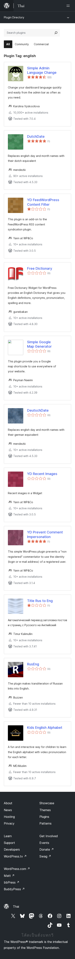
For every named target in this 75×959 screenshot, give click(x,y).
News (8, 810)
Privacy (9, 823)
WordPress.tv (15, 856)
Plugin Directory (14, 17)
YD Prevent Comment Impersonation (45, 534)
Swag (45, 856)
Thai (16, 906)
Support (9, 843)
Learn (8, 836)
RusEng (33, 664)
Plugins (44, 817)
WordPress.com (17, 869)
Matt (9, 876)
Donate (46, 849)
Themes (45, 810)
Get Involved (48, 836)
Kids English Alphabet (44, 728)
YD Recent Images (42, 474)
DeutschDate (38, 410)
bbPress (11, 882)
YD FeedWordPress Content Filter (43, 202)
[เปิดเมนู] (69, 5)
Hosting (9, 817)
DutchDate (36, 136)
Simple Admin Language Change (42, 70)
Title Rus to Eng (40, 601)
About (8, 803)
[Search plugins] (56, 33)
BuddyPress (14, 889)
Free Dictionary (39, 268)
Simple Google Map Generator (39, 344)
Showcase (46, 803)
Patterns (45, 823)
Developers (12, 849)
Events (44, 843)
